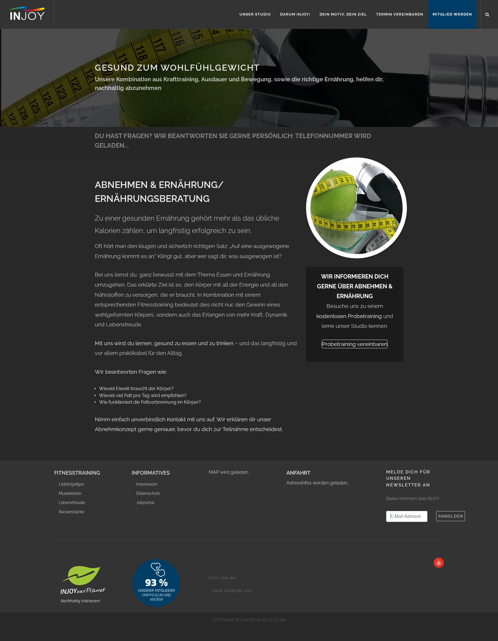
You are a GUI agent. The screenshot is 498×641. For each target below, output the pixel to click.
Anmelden (450, 516)
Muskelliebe (70, 493)
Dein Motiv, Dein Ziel (343, 14)
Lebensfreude (72, 502)
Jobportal (145, 502)
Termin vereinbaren (399, 14)
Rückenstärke (71, 512)
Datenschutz (148, 493)
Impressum (146, 484)
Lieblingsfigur (71, 484)
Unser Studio (255, 14)
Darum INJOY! (295, 14)
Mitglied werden (452, 14)
